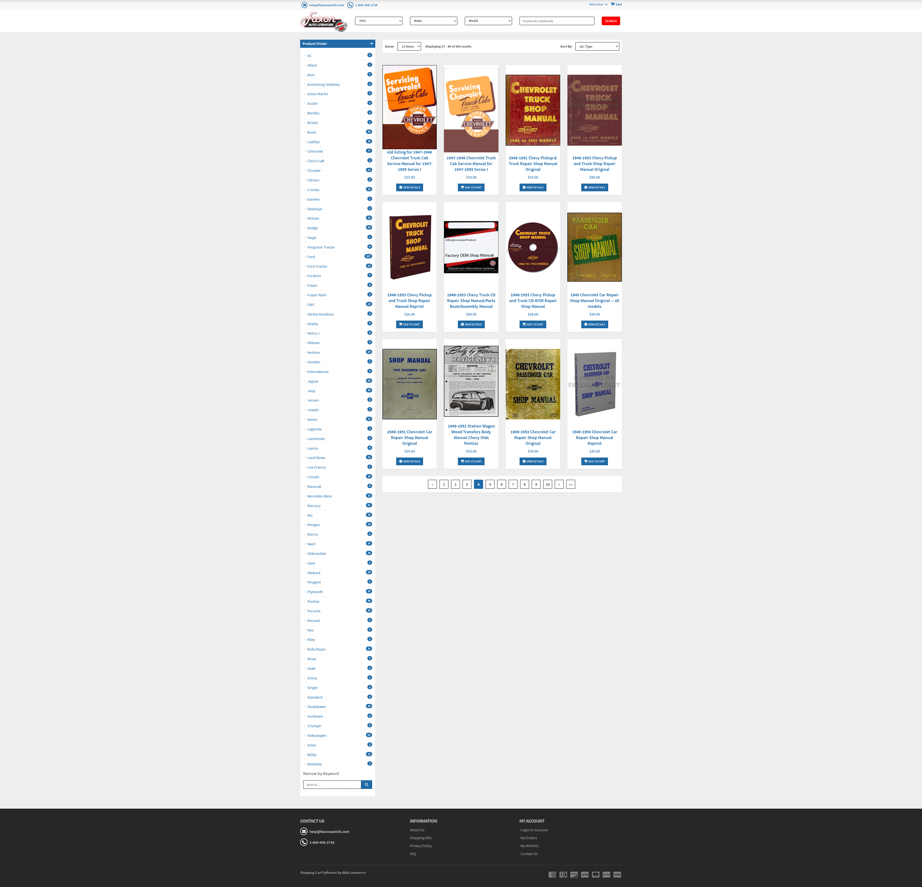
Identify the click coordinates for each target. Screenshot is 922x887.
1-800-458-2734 (366, 5)
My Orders (529, 837)
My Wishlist (530, 845)
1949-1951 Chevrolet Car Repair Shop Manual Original (409, 437)
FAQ (413, 853)
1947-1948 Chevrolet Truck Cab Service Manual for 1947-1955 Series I (471, 163)
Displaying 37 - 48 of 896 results (448, 46)
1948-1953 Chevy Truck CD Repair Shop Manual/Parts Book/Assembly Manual (471, 300)
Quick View (409, 108)
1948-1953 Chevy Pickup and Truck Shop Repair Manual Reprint (409, 300)
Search (611, 21)
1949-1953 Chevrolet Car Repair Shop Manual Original (533, 437)
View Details (411, 187)
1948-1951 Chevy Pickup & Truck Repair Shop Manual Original (533, 163)
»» (571, 484)
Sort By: (566, 46)
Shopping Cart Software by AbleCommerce (333, 872)
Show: (389, 46)
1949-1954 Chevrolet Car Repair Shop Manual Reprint (594, 437)
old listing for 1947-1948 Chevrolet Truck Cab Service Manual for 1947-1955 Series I (409, 160)
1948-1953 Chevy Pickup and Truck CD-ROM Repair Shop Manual (533, 300)
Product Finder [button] (315, 43)
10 (548, 484)
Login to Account (534, 829)
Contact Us (529, 853)
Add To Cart (473, 187)
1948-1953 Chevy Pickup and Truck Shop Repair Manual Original (594, 163)
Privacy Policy (421, 845)
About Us (417, 829)
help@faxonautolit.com (326, 5)
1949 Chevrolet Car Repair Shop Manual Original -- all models (594, 300)
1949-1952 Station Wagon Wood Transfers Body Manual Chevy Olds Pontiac (471, 434)
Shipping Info (421, 837)
